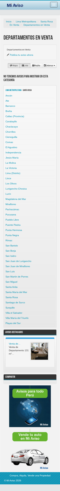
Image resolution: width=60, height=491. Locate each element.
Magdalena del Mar (16, 199)
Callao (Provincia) (15, 116)
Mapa (15, 65)
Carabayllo (11, 121)
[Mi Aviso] (15, 5)
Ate (7, 100)
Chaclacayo (12, 126)
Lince (8, 178)
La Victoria (11, 168)
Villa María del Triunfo (17, 318)
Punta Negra (12, 235)
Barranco (10, 106)
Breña (9, 111)
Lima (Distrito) (13, 173)
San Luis (10, 271)
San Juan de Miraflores (18, 266)
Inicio (9, 21)
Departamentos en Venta (37, 25)
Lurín (8, 194)
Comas (9, 142)
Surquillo (10, 307)
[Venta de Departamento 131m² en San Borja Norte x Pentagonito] (39, 351)
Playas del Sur (13, 323)
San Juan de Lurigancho (18, 261)
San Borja (11, 250)
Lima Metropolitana (26, 21)
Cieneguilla (11, 137)
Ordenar (50, 65)
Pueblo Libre (12, 219)
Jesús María (12, 157)
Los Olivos (11, 183)
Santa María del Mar (16, 292)
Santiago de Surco (15, 302)
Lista (26, 65)
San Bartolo (12, 245)
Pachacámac (12, 209)
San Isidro (11, 256)
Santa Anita (12, 287)
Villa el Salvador (14, 312)
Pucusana (11, 214)
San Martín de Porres (17, 276)
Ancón (9, 95)
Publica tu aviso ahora (21, 55)
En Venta (14, 25)
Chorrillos (11, 131)
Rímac (9, 240)
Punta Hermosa (14, 230)
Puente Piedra (13, 225)
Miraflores (11, 204)
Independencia (13, 152)
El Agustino (11, 147)
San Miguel (11, 281)
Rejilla (37, 65)
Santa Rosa (46, 21)
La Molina (11, 162)
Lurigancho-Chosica (16, 188)
